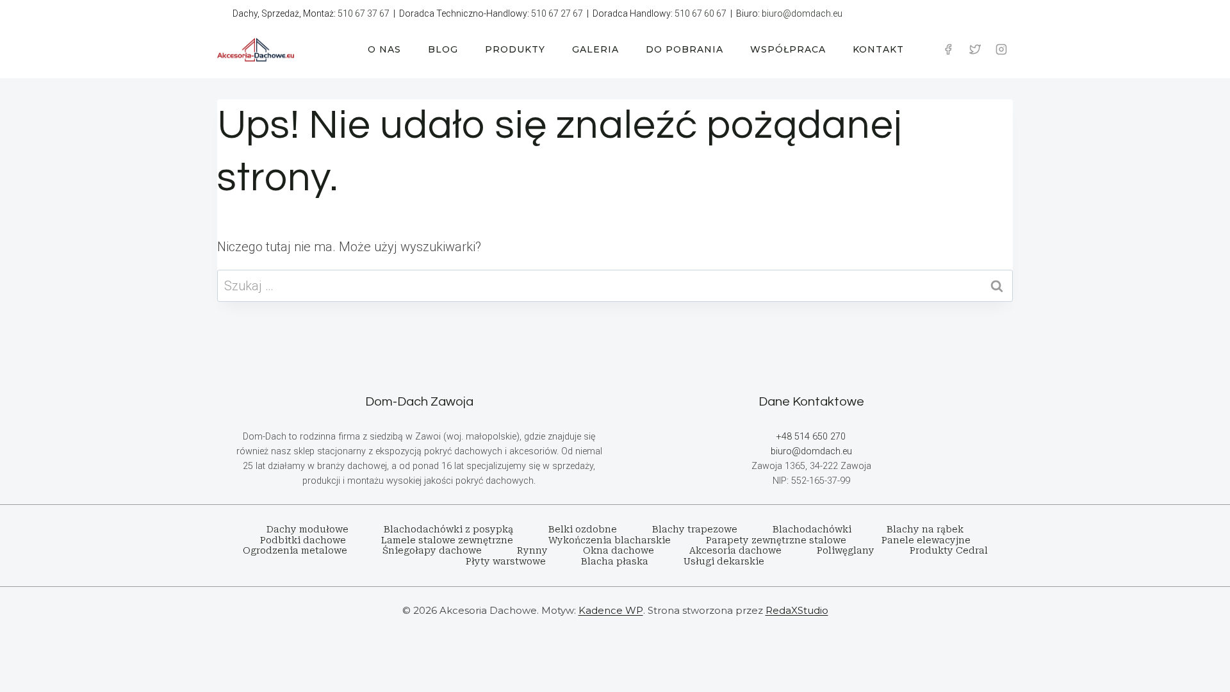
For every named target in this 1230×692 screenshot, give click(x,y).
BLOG (443, 49)
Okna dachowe (618, 550)
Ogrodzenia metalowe (295, 550)
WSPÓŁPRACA (788, 49)
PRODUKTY (515, 49)
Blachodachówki (812, 529)
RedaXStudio (797, 610)
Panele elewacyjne (926, 540)
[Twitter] (975, 49)
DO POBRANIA (684, 49)
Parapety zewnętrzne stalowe (776, 540)
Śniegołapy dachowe (432, 550)
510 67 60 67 (700, 13)
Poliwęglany (845, 550)
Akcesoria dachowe (735, 550)
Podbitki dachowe (303, 540)
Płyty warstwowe (506, 561)
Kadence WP (610, 610)
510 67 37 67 (364, 13)
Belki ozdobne (582, 529)
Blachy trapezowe (694, 529)
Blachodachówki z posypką (448, 529)
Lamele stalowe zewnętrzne (447, 540)
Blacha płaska (614, 561)
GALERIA (595, 49)
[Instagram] (1001, 49)
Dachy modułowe (307, 529)
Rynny (532, 550)
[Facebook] (948, 49)
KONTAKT (878, 49)
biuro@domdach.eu (802, 13)
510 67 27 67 (557, 13)
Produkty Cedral (949, 550)
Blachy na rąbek (925, 529)
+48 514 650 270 (811, 436)
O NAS (384, 49)
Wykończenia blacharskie (609, 540)
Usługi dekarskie (724, 561)
